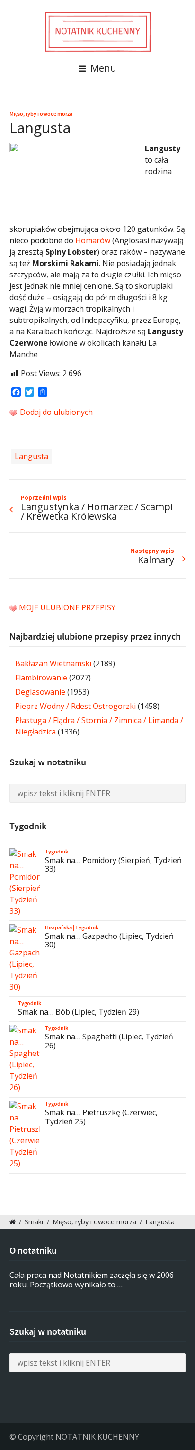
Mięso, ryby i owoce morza (40, 114)
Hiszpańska (58, 927)
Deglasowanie (40, 692)
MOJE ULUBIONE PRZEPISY (67, 607)
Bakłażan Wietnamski (53, 663)
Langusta (31, 456)
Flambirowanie (41, 677)
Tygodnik (56, 851)
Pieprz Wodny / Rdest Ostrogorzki (75, 706)
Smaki (34, 1221)
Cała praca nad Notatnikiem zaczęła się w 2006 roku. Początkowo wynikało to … (91, 1280)
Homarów (92, 240)
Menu (102, 68)
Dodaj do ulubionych (55, 412)
